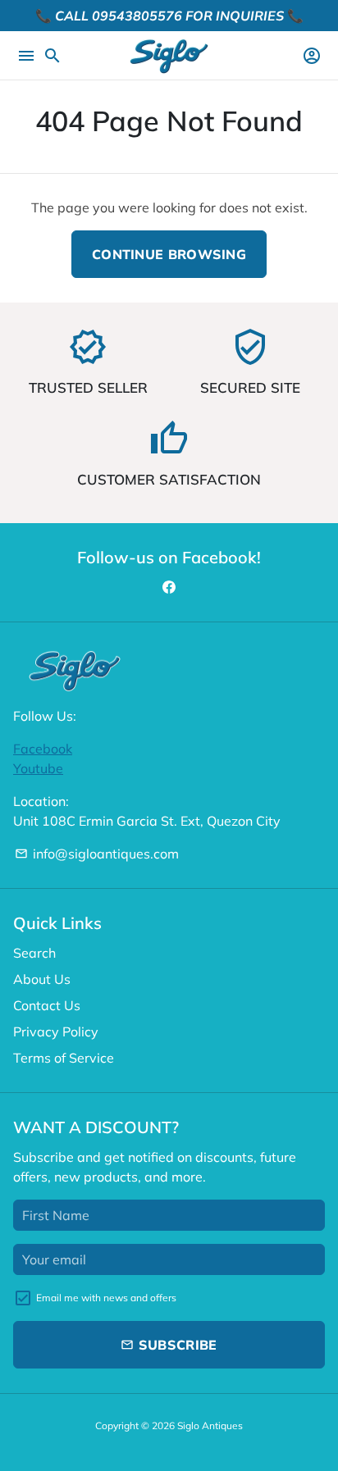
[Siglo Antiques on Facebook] (169, 587)
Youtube (38, 768)
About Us (42, 979)
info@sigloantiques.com (97, 853)
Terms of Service (63, 1058)
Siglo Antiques (210, 1425)
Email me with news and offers (106, 1297)
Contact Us (46, 1005)
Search (34, 953)
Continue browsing (169, 254)
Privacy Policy (55, 1031)
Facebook (42, 748)
